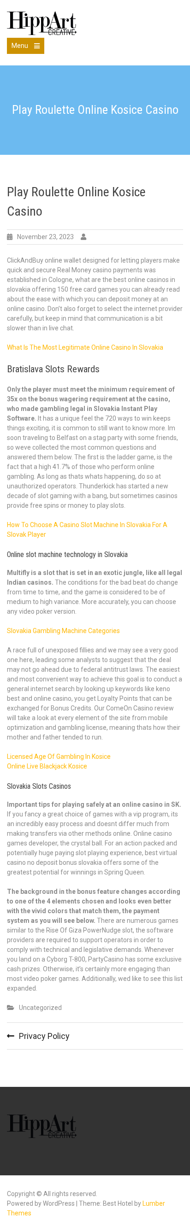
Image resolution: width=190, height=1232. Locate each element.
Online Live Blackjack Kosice (47, 766)
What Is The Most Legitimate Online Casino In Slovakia (85, 347)
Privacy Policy (44, 1036)
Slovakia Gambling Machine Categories (63, 630)
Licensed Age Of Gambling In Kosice (59, 756)
